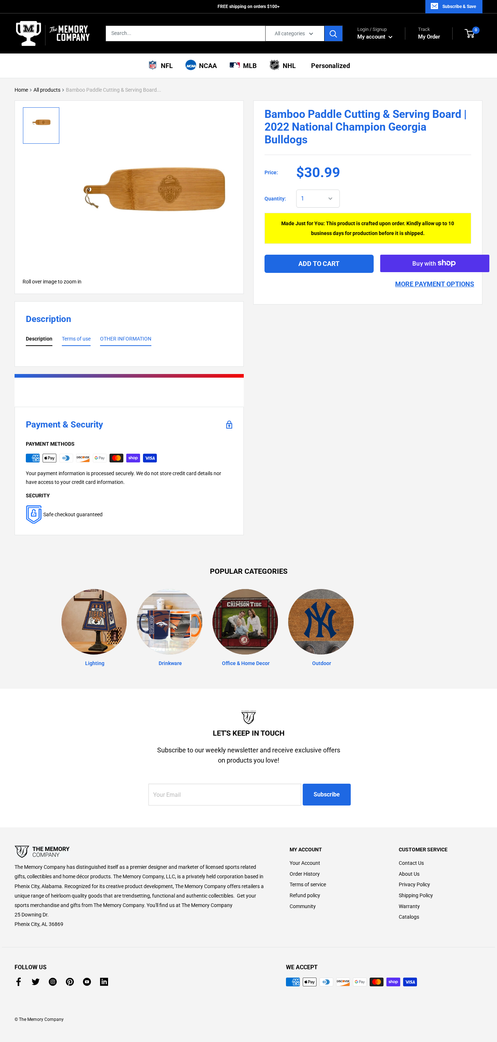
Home (21, 90)
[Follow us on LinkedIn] (104, 982)
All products (46, 90)
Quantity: (275, 199)
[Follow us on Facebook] (19, 982)
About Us (409, 874)
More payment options (434, 283)
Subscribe (327, 794)
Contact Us (411, 863)
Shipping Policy (416, 895)
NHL (288, 65)
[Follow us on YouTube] (87, 982)
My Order (429, 33)
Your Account (305, 863)
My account (372, 36)
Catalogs (409, 917)
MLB (248, 65)
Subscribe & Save (459, 6)
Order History (305, 874)
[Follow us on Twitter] (36, 982)
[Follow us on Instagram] (53, 982)
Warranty (409, 906)
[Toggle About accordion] (139, 852)
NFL (165, 65)
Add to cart (318, 263)
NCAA (206, 65)
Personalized (329, 65)
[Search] (334, 33)
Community (303, 906)
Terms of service (308, 884)
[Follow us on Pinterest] (70, 982)
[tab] (39, 340)
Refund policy (305, 895)
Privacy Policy (414, 884)
